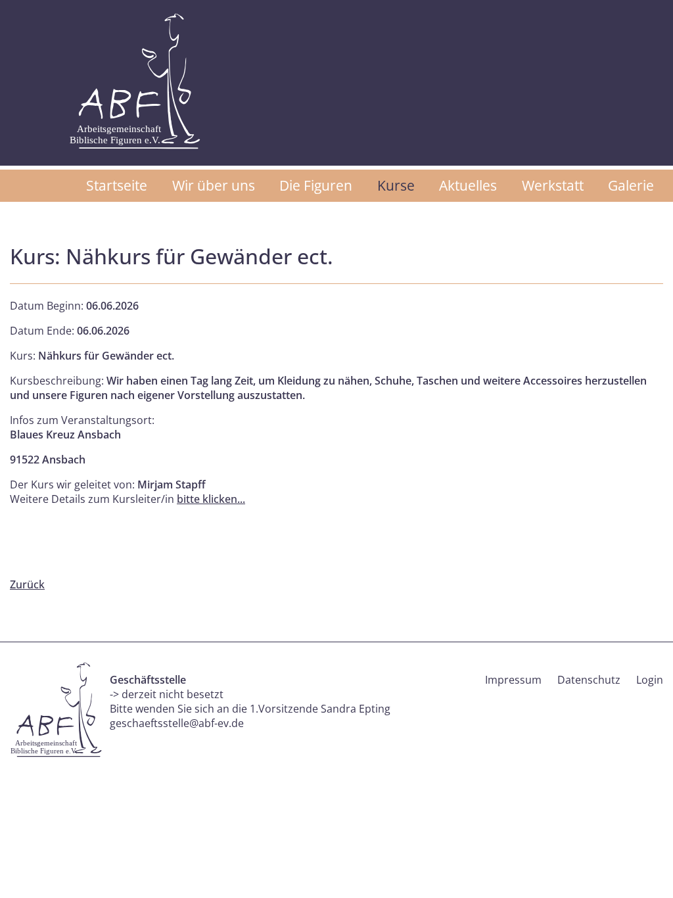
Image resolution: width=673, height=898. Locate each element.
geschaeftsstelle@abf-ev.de (177, 723)
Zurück (27, 584)
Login (649, 680)
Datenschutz (588, 680)
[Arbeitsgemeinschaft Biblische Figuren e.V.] (135, 81)
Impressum (513, 680)
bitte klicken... (211, 499)
